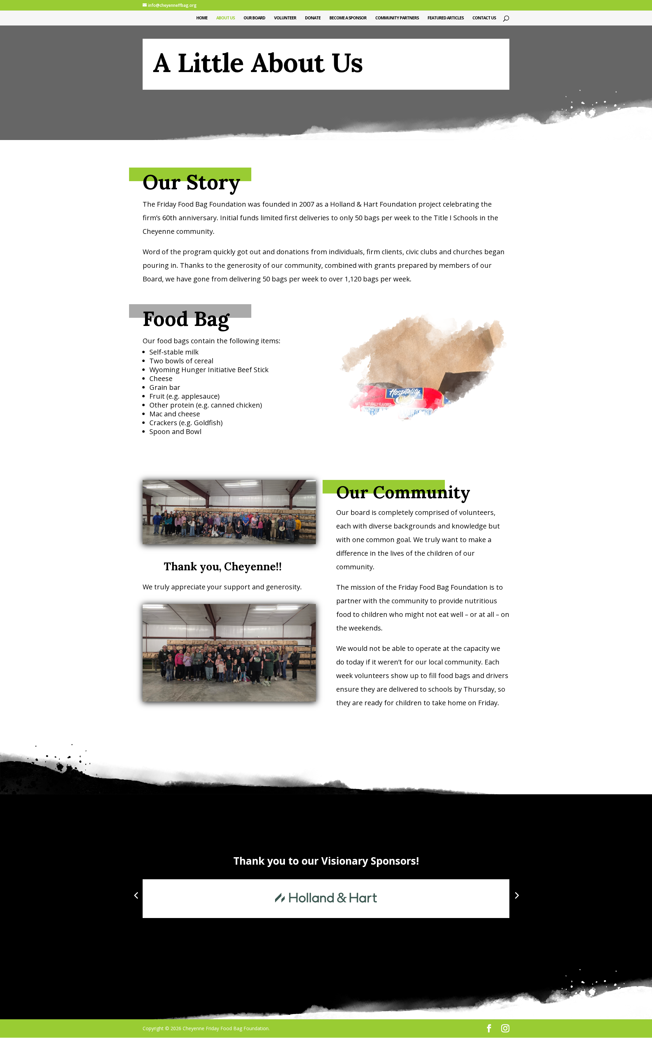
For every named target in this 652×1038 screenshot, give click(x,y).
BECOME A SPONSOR (347, 18)
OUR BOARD (254, 18)
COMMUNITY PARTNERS (397, 18)
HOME (201, 18)
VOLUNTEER (285, 18)
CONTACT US (484, 18)
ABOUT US (225, 18)
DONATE (313, 18)
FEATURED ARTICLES (446, 18)
